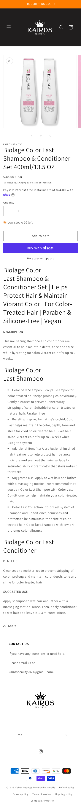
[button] (8, 27)
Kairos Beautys (23, 787)
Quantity (8, 202)
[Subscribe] (65, 735)
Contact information (42, 800)
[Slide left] (31, 136)
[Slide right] (50, 136)
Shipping (22, 182)
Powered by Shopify (44, 787)
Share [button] (12, 626)
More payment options (40, 258)
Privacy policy (21, 794)
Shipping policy (64, 794)
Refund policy (67, 787)
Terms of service (41, 794)
